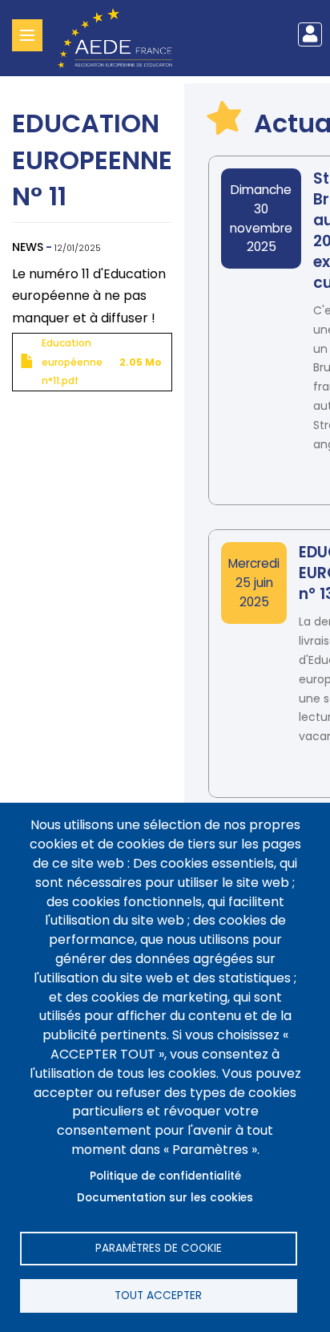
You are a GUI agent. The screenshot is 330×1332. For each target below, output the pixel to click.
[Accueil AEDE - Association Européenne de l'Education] (121, 37)
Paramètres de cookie (158, 1248)
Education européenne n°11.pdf (72, 362)
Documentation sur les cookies (165, 1197)
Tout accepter (158, 1295)
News (27, 247)
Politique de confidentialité (165, 1176)
